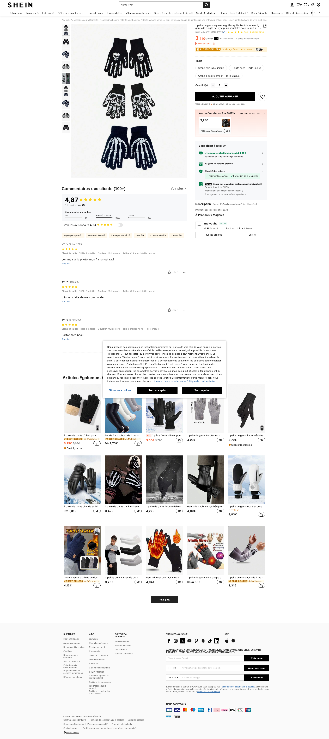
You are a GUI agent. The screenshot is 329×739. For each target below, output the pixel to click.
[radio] (211, 68)
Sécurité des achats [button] (215, 171)
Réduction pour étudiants (70, 656)
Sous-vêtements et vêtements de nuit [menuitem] (173, 13)
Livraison (93, 639)
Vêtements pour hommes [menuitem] (138, 13)
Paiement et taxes (123, 645)
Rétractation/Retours (98, 643)
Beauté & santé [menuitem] (259, 13)
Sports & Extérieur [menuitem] (205, 13)
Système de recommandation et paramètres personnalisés (110, 728)
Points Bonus (121, 649)
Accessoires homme (109, 20)
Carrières (67, 651)
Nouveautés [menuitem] (32, 13)
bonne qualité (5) (158, 235)
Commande (94, 651)
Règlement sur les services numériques (73, 671)
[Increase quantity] (226, 85)
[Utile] (169, 272)
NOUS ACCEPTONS (176, 704)
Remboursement (97, 647)
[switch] (120, 225)
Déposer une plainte (72, 677)
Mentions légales (71, 639)
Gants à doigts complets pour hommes (160, 20)
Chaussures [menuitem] (277, 13)
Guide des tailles (97, 659)
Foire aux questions (124, 654)
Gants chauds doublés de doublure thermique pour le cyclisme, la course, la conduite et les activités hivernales (82, 577)
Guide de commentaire (99, 668)
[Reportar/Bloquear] (185, 272)
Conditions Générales (73, 724)
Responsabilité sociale (74, 647)
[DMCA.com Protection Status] (177, 717)
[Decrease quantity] (213, 85)
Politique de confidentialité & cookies (238, 687)
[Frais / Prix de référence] (206, 39)
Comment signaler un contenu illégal (99, 676)
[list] (193, 640)
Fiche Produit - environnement (70, 666)
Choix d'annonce (71, 728)
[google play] (233, 642)
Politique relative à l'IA (97, 724)
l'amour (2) (177, 235)
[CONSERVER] (262, 96)
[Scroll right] (319, 13)
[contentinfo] (217, 710)
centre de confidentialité (208, 691)
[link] (299, 5)
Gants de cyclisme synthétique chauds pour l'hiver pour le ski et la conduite (205, 506)
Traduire (66, 263)
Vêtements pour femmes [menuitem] (70, 13)
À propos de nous (71, 643)
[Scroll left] (315, 13)
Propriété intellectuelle (122, 724)
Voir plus (164, 599)
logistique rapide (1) (73, 235)
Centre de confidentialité (74, 720)
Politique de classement (100, 682)
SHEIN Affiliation (96, 672)
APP (226, 634)
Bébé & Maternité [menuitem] (239, 13)
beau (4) (140, 235)
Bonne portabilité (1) (120, 235)
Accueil (65, 20)
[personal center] (292, 5)
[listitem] (215, 125)
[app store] (226, 642)
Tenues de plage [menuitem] (95, 13)
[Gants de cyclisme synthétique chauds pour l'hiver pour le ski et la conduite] (205, 479)
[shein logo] (20, 5)
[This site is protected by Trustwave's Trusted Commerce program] (168, 717)
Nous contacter (122, 641)
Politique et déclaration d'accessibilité (100, 692)
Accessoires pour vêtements (84, 20)
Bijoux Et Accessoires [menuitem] (297, 13)
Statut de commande (98, 655)
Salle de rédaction (71, 661)
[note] (74, 448)
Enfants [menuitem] (222, 13)
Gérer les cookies (136, 720)
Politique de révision (73, 205)
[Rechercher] (206, 5)
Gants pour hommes (130, 20)
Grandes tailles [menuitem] (114, 13)
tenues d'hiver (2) (96, 235)
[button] (313, 5)
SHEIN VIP (94, 663)
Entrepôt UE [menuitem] (48, 13)
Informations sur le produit (97, 687)
